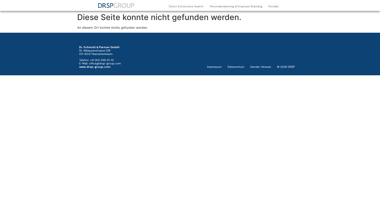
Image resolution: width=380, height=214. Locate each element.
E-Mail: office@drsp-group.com (100, 63)
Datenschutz (236, 67)
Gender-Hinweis (260, 67)
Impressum (214, 67)
